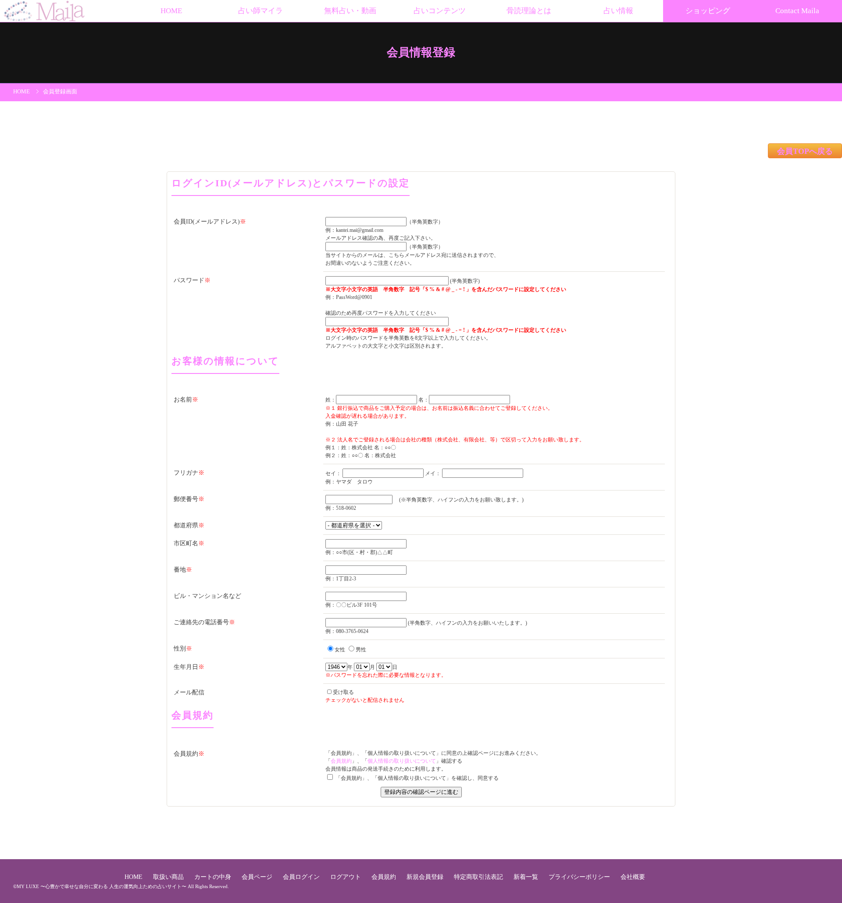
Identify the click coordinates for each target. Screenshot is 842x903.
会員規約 (341, 761)
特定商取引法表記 (479, 876)
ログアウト (346, 876)
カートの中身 (213, 876)
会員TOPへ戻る (805, 152)
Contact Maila (797, 11)
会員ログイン (302, 876)
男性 (361, 650)
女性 (340, 650)
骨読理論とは (529, 11)
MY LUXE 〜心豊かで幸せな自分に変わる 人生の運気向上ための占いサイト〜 (101, 886)
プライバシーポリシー (580, 876)
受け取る (343, 692)
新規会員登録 (426, 876)
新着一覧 (527, 876)
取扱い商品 (169, 876)
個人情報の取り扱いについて (401, 761)
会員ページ (258, 876)
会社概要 (633, 876)
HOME (171, 11)
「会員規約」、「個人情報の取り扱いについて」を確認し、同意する (416, 778)
